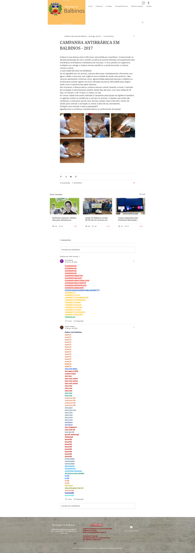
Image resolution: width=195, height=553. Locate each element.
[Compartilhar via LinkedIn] (71, 177)
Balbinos (74, 10)
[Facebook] (148, 3)
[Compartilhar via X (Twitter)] (66, 177)
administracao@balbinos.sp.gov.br (64, 529)
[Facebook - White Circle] (131, 527)
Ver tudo (142, 194)
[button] (143, 22)
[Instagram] (143, 3)
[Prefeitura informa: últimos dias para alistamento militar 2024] (64, 206)
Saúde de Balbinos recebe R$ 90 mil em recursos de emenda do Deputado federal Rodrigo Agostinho (96, 219)
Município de (71, 6)
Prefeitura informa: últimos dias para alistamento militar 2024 (64, 219)
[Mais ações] (134, 36)
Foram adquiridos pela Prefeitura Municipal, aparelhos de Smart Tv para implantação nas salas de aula (130, 219)
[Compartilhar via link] (76, 177)
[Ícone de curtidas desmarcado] (66, 321)
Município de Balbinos (63, 525)
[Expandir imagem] (72, 125)
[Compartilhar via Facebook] (61, 177)
